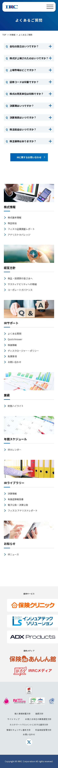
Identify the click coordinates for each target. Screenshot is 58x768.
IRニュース (13, 554)
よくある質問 (14, 333)
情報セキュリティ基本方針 (18, 729)
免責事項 (12, 356)
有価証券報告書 (16, 499)
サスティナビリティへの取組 (22, 284)
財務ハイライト (16, 405)
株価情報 (12, 345)
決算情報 (12, 493)
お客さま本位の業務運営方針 (38, 719)
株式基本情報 (14, 217)
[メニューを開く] (50, 7)
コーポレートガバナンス (20, 289)
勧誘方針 (39, 713)
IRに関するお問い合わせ (29, 157)
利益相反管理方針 (43, 729)
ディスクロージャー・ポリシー (23, 350)
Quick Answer (15, 339)
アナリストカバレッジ (19, 234)
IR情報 (12, 34)
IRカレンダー (14, 449)
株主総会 (12, 223)
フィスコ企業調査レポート (21, 229)
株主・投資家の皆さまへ (20, 278)
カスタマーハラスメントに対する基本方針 (29, 724)
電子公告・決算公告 (18, 504)
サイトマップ (13, 719)
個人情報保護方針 (23, 713)
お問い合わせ (14, 362)
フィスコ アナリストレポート (23, 510)
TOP (4, 34)
